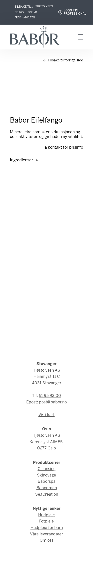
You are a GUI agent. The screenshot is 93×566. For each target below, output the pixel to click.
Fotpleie (46, 521)
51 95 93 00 (50, 396)
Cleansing (47, 469)
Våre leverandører (46, 534)
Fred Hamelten (25, 18)
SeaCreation (46, 494)
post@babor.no (53, 402)
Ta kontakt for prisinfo (63, 147)
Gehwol (20, 12)
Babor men (46, 488)
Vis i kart (46, 415)
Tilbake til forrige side (65, 60)
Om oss (47, 540)
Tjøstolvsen (44, 6)
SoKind (32, 12)
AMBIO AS (48, 558)
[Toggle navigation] (78, 37)
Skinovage (46, 475)
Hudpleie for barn (47, 528)
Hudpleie (46, 515)
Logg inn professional (75, 12)
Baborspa (47, 481)
